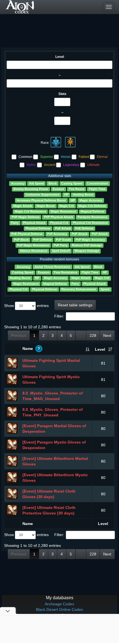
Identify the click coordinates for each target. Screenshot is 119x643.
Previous (18, 335)
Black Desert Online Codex (59, 609)
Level (59, 57)
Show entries (26, 305)
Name (31, 348)
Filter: (59, 316)
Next (107, 335)
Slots (62, 94)
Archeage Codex (59, 604)
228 (93, 335)
